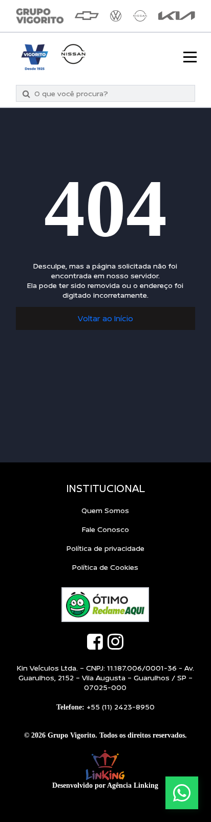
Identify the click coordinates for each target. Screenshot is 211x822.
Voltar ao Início (105, 318)
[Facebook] (95, 641)
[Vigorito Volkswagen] (115, 15)
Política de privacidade (105, 548)
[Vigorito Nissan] (140, 15)
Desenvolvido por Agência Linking (105, 785)
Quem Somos (105, 510)
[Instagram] (115, 641)
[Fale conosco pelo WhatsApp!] (181, 792)
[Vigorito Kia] (176, 15)
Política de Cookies (105, 567)
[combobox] (111, 93)
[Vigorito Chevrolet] (87, 15)
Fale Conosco (105, 529)
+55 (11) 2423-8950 (121, 707)
